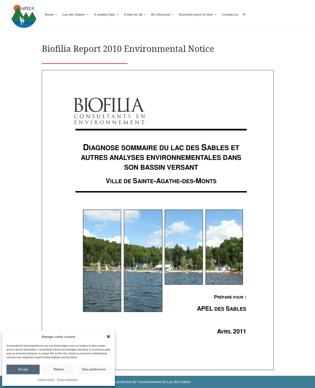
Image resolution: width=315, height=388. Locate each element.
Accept (23, 369)
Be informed (160, 14)
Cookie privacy (46, 379)
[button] (108, 336)
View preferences (94, 369)
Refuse (59, 369)
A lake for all (133, 14)
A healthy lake (104, 14)
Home (49, 14)
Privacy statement (67, 379)
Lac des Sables (74, 14)
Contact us (230, 14)
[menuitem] (244, 14)
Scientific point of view (196, 14)
